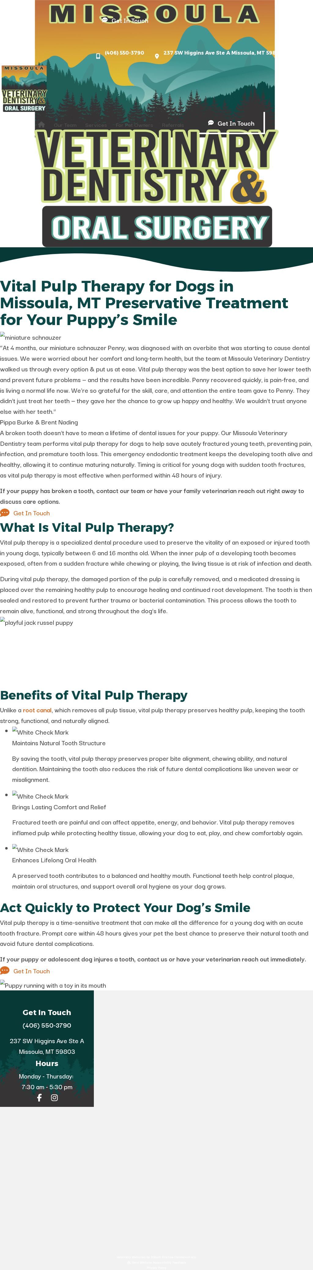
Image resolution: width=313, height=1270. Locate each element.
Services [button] (96, 124)
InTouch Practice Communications (173, 1256)
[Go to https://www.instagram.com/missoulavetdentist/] (55, 1098)
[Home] (41, 124)
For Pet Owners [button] (134, 124)
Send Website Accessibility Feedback (158, 1262)
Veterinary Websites (131, 1256)
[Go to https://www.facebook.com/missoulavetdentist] (40, 1098)
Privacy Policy (156, 1267)
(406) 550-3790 (124, 53)
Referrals (173, 124)
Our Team (65, 124)
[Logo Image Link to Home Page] (24, 87)
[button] (15, 37)
